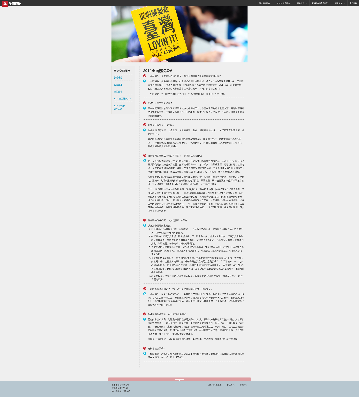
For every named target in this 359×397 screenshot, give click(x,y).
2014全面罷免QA (122, 98)
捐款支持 (338, 3)
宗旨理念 (118, 77)
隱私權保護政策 (215, 384)
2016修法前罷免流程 (119, 107)
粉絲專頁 (230, 384)
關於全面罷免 (264, 3)
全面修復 (118, 91)
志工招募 (353, 3)
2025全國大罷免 (283, 3)
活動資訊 (300, 3)
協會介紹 (118, 84)
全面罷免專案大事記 (320, 3)
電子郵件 (243, 384)
